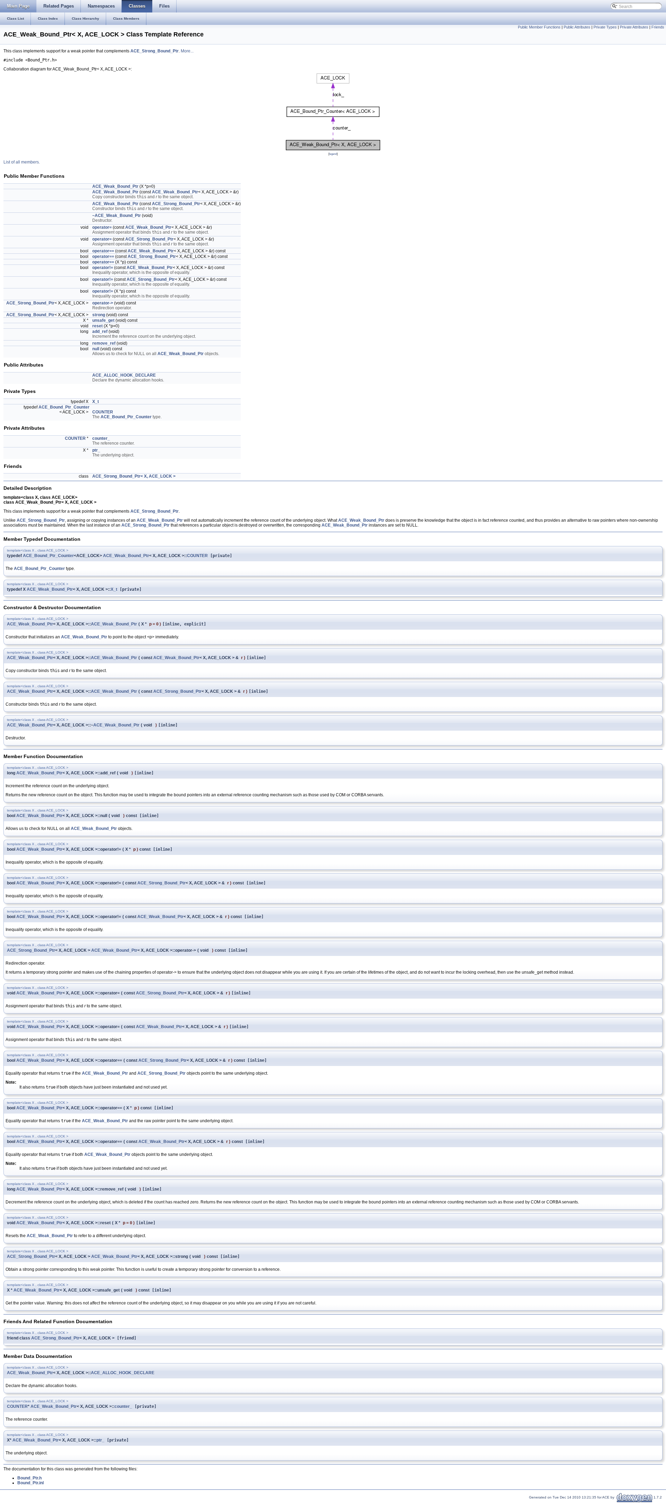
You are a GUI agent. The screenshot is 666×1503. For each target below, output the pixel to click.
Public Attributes (577, 27)
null (95, 348)
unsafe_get (103, 320)
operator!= (102, 267)
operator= (102, 227)
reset (97, 326)
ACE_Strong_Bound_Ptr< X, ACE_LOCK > (134, 476)
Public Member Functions (539, 27)
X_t (95, 401)
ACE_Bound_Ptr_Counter (64, 407)
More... (187, 51)
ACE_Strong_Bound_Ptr (154, 51)
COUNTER (102, 412)
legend (333, 154)
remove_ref (104, 343)
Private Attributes (634, 27)
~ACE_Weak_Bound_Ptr (116, 215)
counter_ (101, 438)
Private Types (605, 27)
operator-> (102, 303)
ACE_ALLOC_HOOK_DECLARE (124, 375)
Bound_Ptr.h (29, 1478)
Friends (657, 27)
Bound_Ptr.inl (30, 1482)
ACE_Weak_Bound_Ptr (115, 186)
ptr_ (96, 450)
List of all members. (21, 162)
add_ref (100, 331)
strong (98, 314)
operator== (103, 251)
